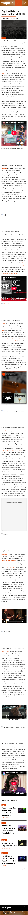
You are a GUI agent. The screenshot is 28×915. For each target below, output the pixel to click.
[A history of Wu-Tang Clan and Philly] (22, 843)
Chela (3, 324)
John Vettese (6, 18)
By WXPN (3, 835)
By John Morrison (5, 848)
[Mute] (8, 913)
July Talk (4, 554)
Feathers (4, 168)
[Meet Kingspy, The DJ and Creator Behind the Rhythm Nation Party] (22, 810)
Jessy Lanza (5, 651)
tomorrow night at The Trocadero (11, 450)
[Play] (4, 912)
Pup (2, 235)
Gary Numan (5, 431)
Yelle (2, 330)
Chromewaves (10, 567)
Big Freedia (4, 747)
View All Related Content (7, 872)
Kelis (2, 73)
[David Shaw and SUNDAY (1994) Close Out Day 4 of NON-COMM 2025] (22, 858)
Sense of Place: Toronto (9, 560)
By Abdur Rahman (5, 817)
